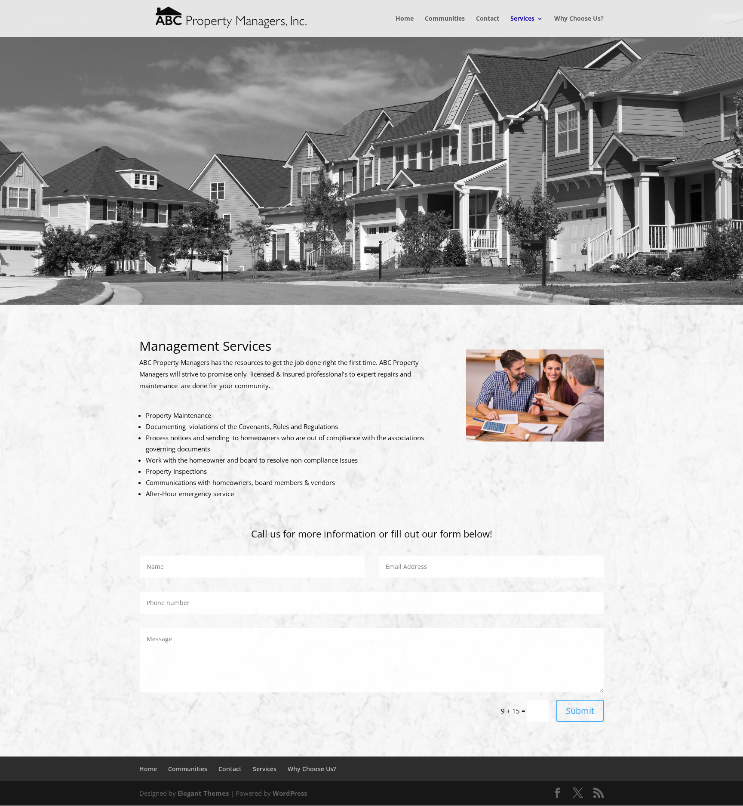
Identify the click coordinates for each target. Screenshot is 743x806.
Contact (487, 18)
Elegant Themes (203, 793)
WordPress (290, 793)
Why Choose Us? (579, 18)
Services (522, 18)
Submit (580, 710)
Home (405, 18)
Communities (445, 18)
